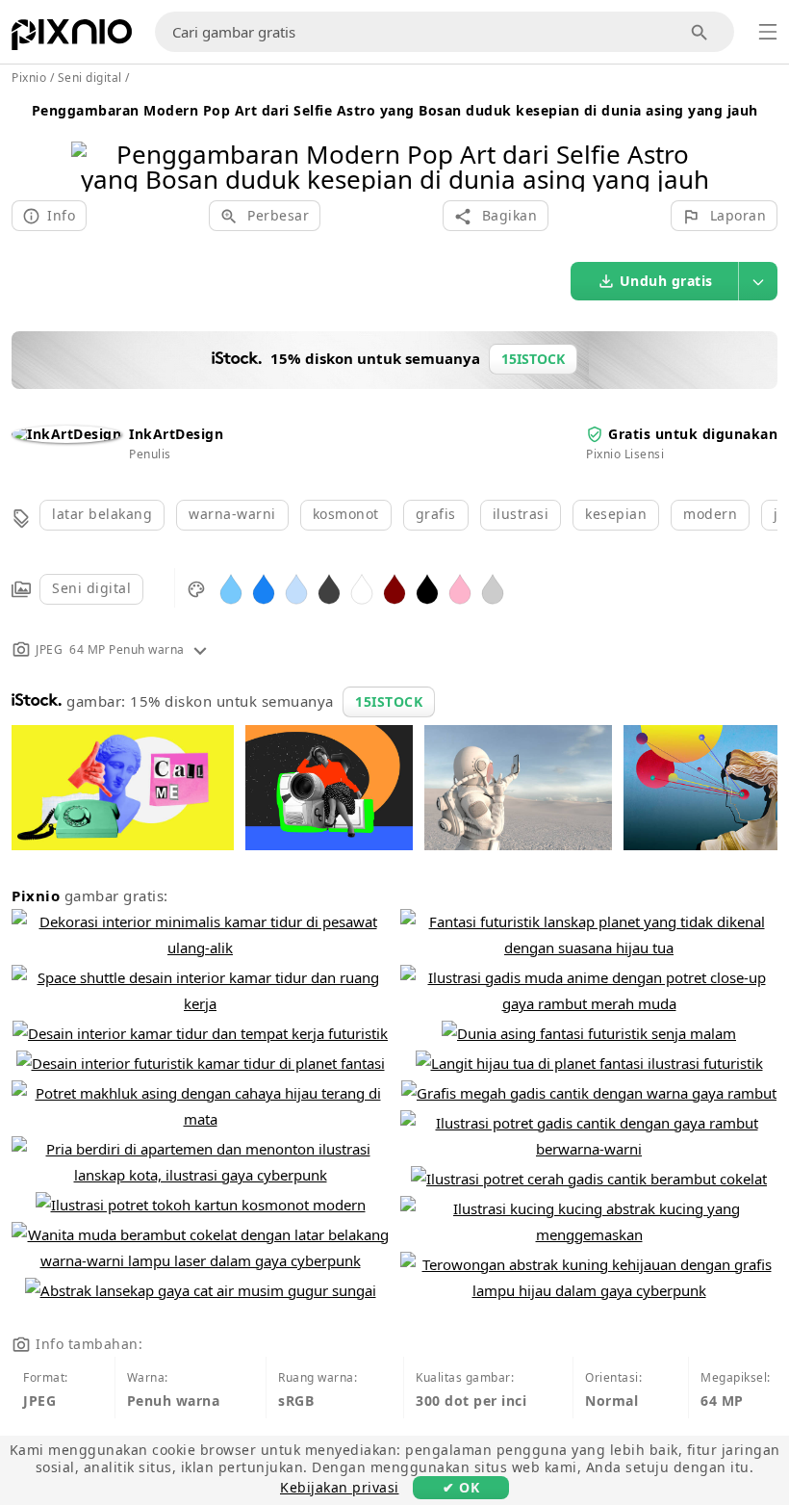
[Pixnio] (72, 38)
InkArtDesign (176, 434)
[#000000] (427, 588)
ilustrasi (521, 514)
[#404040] (329, 588)
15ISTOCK (388, 701)
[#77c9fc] (230, 588)
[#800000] (394, 588)
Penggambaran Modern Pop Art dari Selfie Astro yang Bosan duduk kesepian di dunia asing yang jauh (395, 110)
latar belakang (102, 514)
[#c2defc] (296, 588)
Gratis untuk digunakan (692, 434)
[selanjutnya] (696, 142)
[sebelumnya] (93, 142)
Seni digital (91, 588)
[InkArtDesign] (66, 434)
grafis (436, 514)
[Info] (200, 649)
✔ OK (461, 1487)
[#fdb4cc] (459, 588)
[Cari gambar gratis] (700, 32)
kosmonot (346, 514)
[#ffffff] (361, 588)
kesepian (616, 514)
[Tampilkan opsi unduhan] (758, 281)
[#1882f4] (263, 588)
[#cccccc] (492, 588)
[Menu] (768, 32)
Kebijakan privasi (339, 1487)
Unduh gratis (666, 281)
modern (710, 514)
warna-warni (232, 514)
